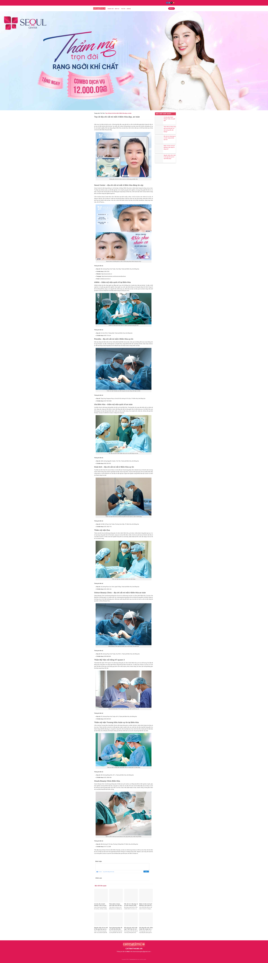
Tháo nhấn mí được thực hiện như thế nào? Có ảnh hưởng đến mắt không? (170, 129)
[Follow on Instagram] (169, 3)
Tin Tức (123, 8)
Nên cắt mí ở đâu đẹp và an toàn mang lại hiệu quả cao (169, 138)
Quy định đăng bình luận (108, 871)
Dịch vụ (117, 8)
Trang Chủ (111, 8)
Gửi (146, 871)
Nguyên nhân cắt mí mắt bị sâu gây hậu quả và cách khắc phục (169, 157)
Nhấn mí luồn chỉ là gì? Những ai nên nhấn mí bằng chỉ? (169, 147)
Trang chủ (97, 113)
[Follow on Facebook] (167, 3)
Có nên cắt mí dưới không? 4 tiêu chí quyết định (169, 119)
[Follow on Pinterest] (174, 3)
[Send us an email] (172, 3)
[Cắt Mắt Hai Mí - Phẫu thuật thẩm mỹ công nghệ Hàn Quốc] (99, 8)
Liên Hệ (129, 8)
